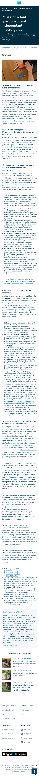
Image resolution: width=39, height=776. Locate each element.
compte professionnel (14, 392)
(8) (17, 514)
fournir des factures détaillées (21, 445)
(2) (13, 345)
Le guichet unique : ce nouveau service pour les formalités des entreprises (24, 663)
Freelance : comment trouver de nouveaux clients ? (24, 674)
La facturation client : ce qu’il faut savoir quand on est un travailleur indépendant (23, 687)
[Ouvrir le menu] (3, 3)
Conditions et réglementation (23, 767)
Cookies (15, 769)
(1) (11, 158)
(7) (2, 509)
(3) (9, 364)
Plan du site (9, 767)
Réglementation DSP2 (26, 769)
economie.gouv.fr (12, 568)
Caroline (29, 682)
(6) (17, 502)
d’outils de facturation (28, 450)
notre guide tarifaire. (24, 596)
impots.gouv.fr (11, 576)
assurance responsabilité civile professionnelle (19, 403)
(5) (11, 375)
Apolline (7, 47)
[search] (35, 3)
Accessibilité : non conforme (11, 765)
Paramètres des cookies (19, 771)
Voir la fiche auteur (10, 645)
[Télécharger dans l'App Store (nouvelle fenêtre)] (8, 754)
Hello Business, (11, 502)
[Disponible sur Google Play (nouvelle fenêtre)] (20, 754)
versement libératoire (19, 479)
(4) (11, 370)
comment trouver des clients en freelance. (17, 284)
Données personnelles (28, 765)
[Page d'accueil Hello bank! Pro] (19, 3)
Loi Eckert (8, 769)
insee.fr (8, 570)
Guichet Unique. (17, 152)
